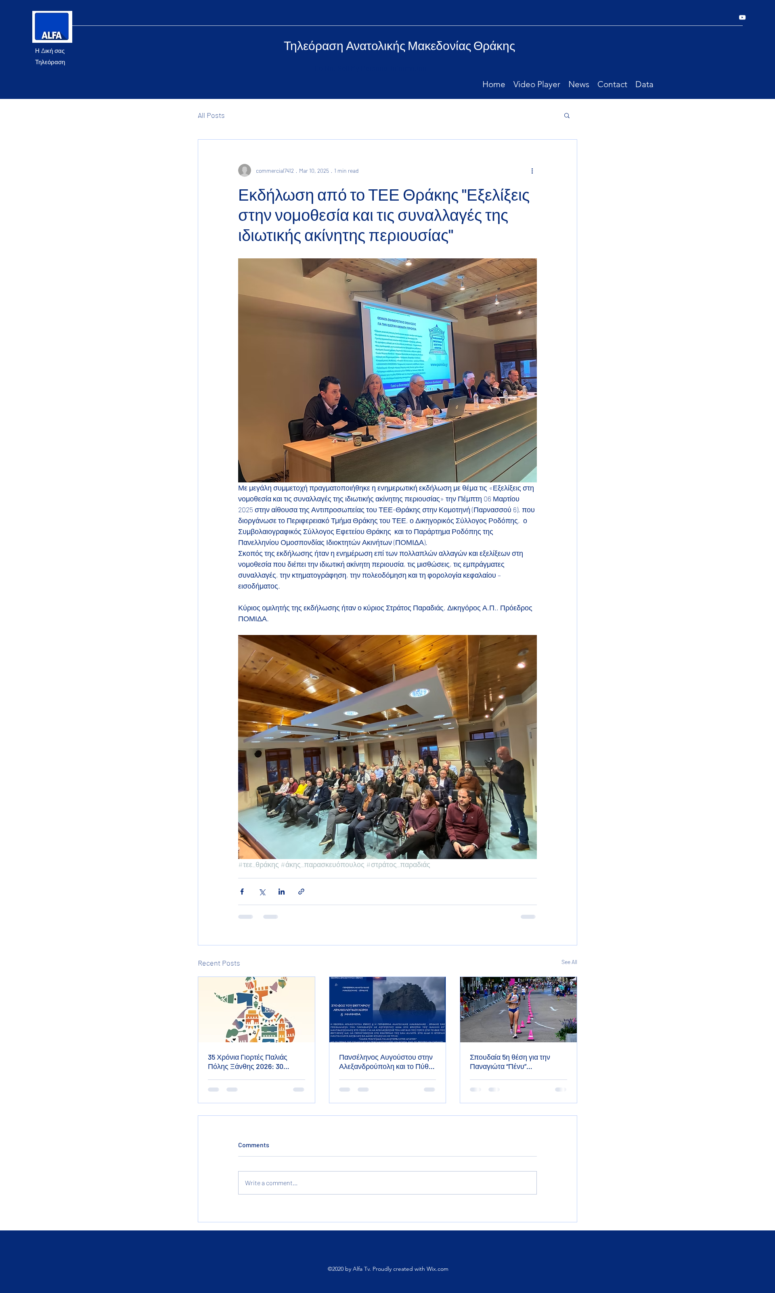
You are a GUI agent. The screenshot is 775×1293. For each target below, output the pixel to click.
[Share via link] (301, 891)
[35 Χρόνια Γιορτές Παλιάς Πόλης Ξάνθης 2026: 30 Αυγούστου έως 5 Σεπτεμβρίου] (256, 1009)
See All (569, 961)
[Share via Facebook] (242, 891)
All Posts (211, 115)
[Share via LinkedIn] (281, 891)
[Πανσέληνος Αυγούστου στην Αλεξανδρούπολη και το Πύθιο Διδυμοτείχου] (387, 1009)
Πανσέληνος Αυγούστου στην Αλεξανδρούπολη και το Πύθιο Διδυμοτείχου (386, 1061)
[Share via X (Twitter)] (262, 891)
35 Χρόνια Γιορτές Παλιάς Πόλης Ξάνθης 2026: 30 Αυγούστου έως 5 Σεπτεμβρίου (247, 1061)
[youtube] (742, 17)
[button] (567, 115)
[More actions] (532, 170)
